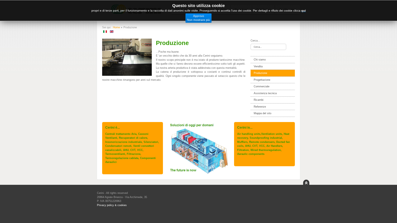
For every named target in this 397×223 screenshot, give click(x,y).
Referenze (260, 106)
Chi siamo (260, 59)
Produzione (260, 73)
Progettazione (262, 79)
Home (116, 27)
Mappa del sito (262, 113)
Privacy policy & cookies (112, 205)
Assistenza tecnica (265, 93)
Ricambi (258, 99)
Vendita (258, 66)
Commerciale (261, 86)
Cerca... (255, 40)
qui (303, 10)
